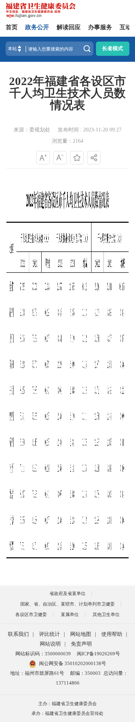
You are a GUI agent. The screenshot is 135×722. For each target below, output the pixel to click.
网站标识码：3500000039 (43, 653)
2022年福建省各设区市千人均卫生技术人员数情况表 (67, 93)
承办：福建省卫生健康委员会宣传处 (68, 713)
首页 (12, 27)
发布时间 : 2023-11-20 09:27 (90, 130)
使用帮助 (111, 634)
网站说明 (50, 644)
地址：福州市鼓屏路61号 (37, 673)
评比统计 (49, 634)
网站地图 (80, 634)
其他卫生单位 (106, 614)
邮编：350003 (85, 673)
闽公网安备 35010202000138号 (72, 663)
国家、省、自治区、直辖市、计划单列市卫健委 (67, 604)
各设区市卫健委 (31, 614)
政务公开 (37, 27)
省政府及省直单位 (68, 593)
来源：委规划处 (32, 130)
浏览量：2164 (67, 141)
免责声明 (81, 644)
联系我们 (18, 634)
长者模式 (112, 48)
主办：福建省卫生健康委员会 (67, 703)
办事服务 (100, 27)
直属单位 (70, 614)
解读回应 (69, 27)
